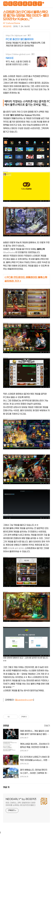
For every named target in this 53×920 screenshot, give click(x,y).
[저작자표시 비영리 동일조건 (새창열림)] (32, 717)
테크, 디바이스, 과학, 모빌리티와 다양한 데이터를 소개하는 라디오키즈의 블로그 (20, 804)
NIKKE (10, 58)
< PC (8, 277)
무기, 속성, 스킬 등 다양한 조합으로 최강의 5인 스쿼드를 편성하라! (18, 63)
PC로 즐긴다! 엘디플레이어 (19, 39)
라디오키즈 (7, 26)
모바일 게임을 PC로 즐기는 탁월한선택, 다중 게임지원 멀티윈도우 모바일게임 (25, 44)
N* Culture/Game (11, 23)
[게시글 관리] (15, 717)
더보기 (47, 725)
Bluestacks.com (24, 700)
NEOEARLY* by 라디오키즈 (21, 799)
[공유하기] (11, 717)
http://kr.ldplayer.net (16, 35)
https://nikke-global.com (18, 54)
